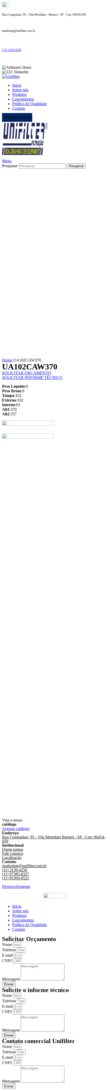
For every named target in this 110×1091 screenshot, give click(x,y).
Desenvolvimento (16, 886)
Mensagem (11, 979)
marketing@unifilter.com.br (24, 866)
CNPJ (7, 960)
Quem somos (12, 849)
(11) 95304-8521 (15, 878)
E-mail (8, 955)
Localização (11, 857)
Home (7, 360)
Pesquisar (9, 166)
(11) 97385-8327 (15, 874)
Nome (7, 944)
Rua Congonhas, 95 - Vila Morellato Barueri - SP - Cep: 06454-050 (53, 839)
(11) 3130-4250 (11, 50)
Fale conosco (12, 853)
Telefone (9, 950)
